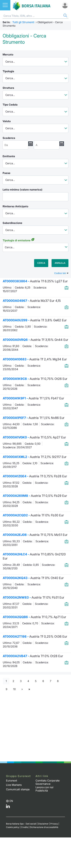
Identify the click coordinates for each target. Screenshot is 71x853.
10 (14, 689)
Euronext (11, 780)
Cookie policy (12, 827)
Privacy (54, 823)
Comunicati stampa (17, 789)
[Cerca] (65, 16)
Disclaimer (43, 823)
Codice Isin (60, 273)
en (11, 801)
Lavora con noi (44, 787)
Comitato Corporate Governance (48, 782)
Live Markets (14, 784)
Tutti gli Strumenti (23, 22)
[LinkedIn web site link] (8, 807)
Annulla (60, 263)
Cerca (41, 263)
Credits (24, 827)
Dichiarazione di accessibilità (44, 827)
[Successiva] (22, 689)
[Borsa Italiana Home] (31, 5)
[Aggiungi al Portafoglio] (66, 288)
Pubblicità (42, 790)
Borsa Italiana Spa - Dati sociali (21, 823)
